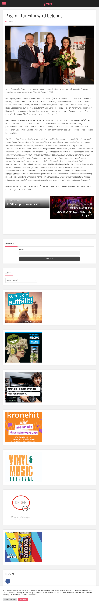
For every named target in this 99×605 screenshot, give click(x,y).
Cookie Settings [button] (10, 599)
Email (21, 249)
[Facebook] (7, 581)
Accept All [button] (23, 599)
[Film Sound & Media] (49, 3)
